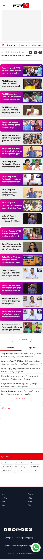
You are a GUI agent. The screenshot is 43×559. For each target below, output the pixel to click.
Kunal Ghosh (7, 467)
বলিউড (30, 498)
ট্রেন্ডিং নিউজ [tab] (32, 348)
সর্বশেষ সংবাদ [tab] (10, 348)
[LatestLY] (21, 6)
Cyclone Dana (7, 463)
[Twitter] (35, 52)
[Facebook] (5, 529)
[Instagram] (18, 529)
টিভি (29, 505)
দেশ (39, 45)
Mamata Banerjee (21, 463)
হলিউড (30, 502)
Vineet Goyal (35, 463)
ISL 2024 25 (35, 467)
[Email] (30, 529)
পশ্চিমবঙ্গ (34, 45)
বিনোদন (30, 494)
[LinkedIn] (22, 529)
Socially (25, 45)
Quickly (12, 45)
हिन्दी (11, 538)
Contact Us (26, 546)
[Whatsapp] (40, 52)
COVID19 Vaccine (9, 471)
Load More (21, 339)
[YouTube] (14, 529)
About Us (7, 546)
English (6, 538)
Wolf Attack (22, 471)
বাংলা (20, 538)
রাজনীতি (4, 498)
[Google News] (26, 529)
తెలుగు (25, 538)
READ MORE (21, 399)
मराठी (16, 538)
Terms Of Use (16, 546)
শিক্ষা (3, 505)
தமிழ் (31, 538)
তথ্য (3, 502)
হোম (2, 52)
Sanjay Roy (34, 471)
